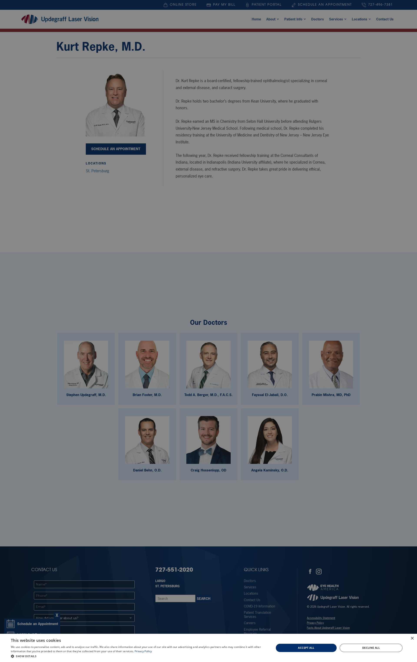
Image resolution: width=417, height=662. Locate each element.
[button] (138, 656)
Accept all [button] (306, 648)
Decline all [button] (371, 648)
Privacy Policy (143, 651)
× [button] (412, 638)
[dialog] (208, 648)
